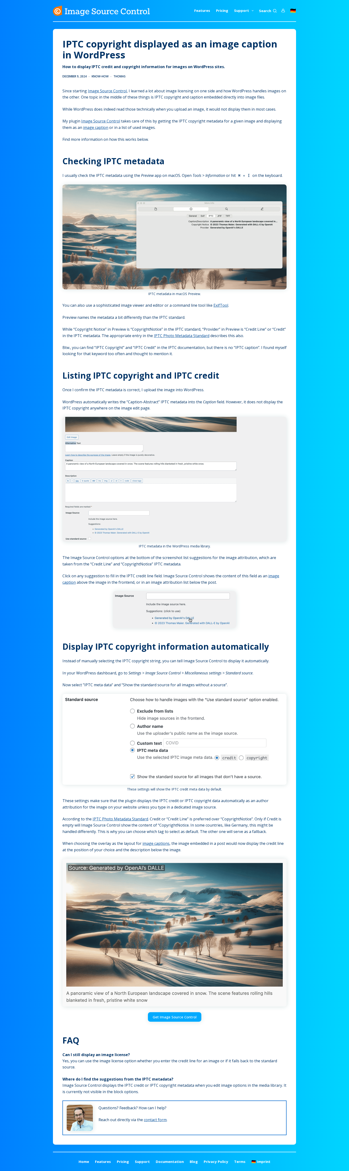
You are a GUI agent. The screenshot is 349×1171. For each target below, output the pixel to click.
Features (202, 10)
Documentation (170, 1161)
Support (241, 10)
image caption (95, 127)
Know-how (100, 76)
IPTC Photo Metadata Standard (181, 335)
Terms (239, 1161)
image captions (156, 843)
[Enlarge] (280, 190)
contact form (155, 1119)
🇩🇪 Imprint (260, 1161)
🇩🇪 (293, 10)
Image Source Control (107, 91)
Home (84, 1161)
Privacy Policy (216, 1161)
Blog (194, 1161)
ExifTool (220, 305)
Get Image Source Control (175, 1017)
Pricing (222, 10)
